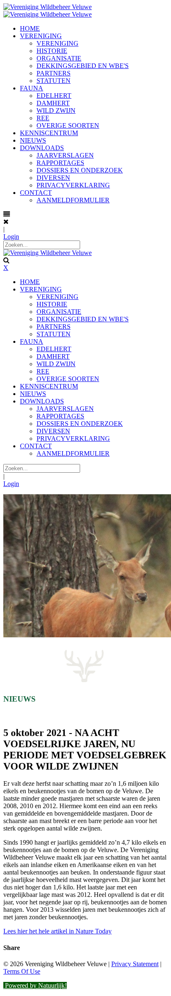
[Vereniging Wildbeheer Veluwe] (47, 6)
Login (11, 236)
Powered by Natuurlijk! (35, 985)
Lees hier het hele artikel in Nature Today (57, 931)
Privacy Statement (135, 963)
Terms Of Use (21, 971)
